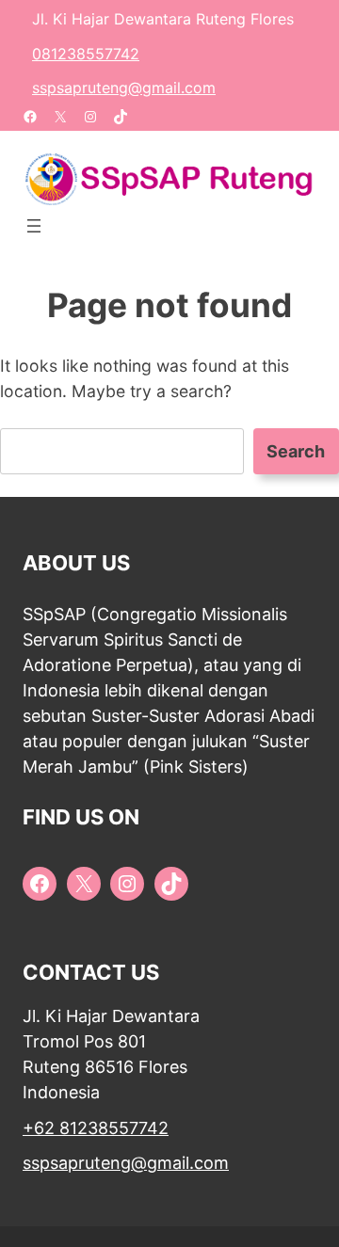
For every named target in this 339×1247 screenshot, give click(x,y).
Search (295, 451)
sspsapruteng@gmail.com (124, 87)
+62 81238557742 (96, 1128)
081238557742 (85, 53)
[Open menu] (34, 226)
